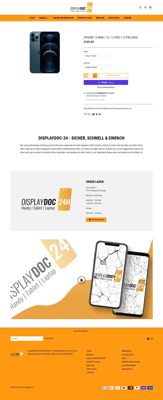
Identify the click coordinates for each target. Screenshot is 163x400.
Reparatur (87, 63)
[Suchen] (140, 7)
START (89, 351)
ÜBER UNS (90, 365)
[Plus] (95, 75)
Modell (86, 52)
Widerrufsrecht (127, 369)
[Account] (145, 7)
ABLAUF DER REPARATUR (96, 358)
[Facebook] (148, 338)
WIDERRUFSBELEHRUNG (131, 362)
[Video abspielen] (81, 280)
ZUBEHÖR (90, 372)
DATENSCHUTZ (128, 355)
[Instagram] (152, 338)
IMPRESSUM (126, 351)
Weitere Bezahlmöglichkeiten (106, 87)
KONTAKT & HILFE (93, 362)
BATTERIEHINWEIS (129, 365)
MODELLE (90, 355)
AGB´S (124, 358)
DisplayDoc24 (28, 387)
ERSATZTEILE (92, 369)
